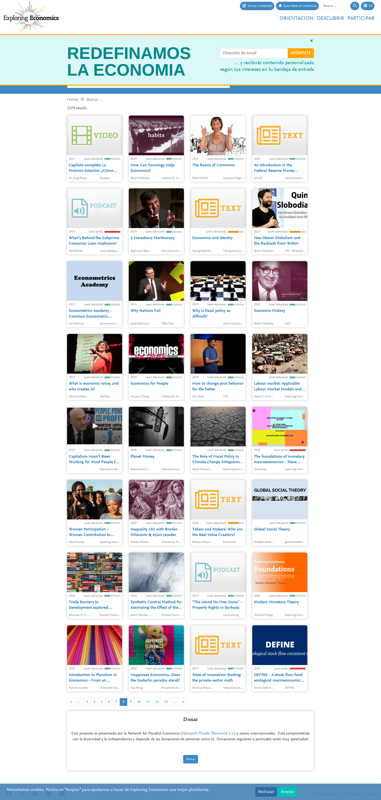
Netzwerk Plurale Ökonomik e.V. (208, 734)
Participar (360, 18)
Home (72, 100)
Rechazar (266, 792)
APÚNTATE (301, 53)
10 (139, 702)
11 (148, 702)
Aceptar (287, 792)
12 (157, 702)
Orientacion (296, 18)
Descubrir (330, 18)
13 (166, 702)
